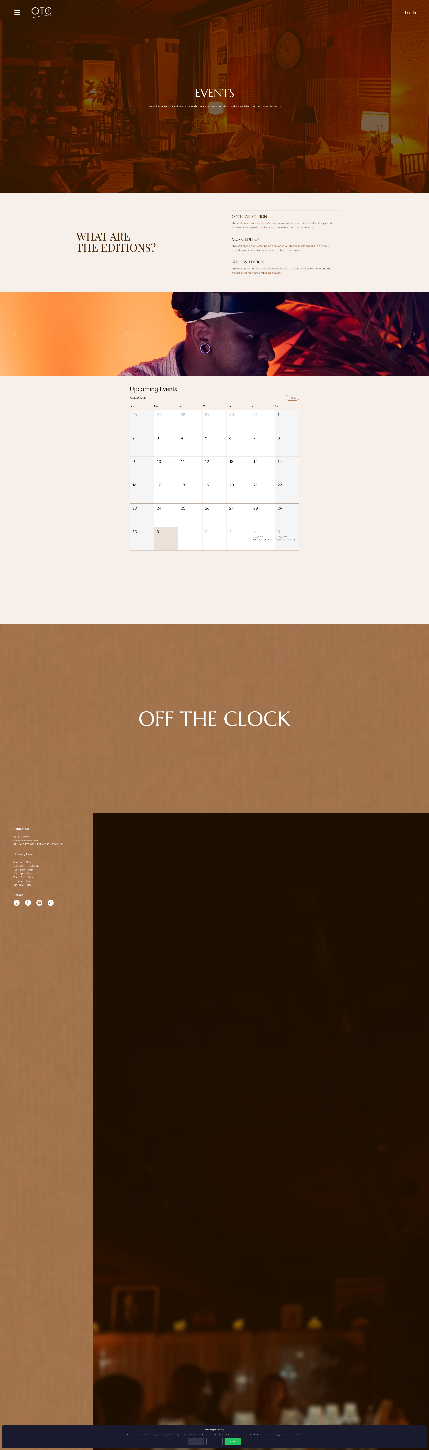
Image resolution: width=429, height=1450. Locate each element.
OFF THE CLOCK (214, 719)
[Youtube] (39, 903)
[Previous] (15, 334)
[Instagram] (17, 903)
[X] (28, 903)
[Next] (413, 334)
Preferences (214, 1441)
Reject (196, 1441)
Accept (232, 1441)
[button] (142, 421)
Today (292, 397)
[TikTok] (51, 903)
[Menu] (17, 12)
